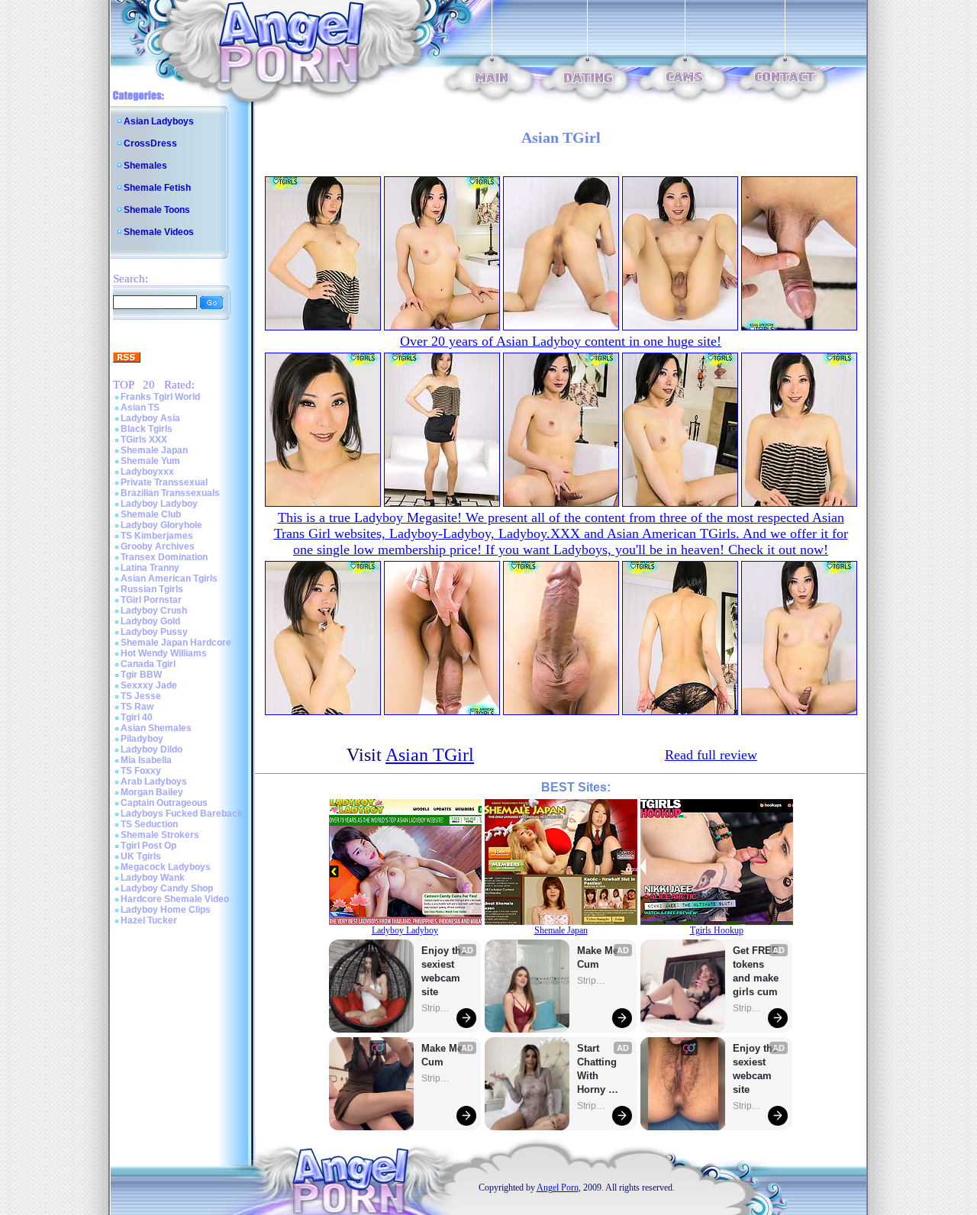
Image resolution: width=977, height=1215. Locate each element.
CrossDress (150, 143)
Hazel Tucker (149, 920)
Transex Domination (164, 557)
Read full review (711, 754)
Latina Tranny (150, 567)
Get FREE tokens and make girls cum (756, 971)
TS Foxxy (141, 770)
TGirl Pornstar (151, 600)
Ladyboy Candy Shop (167, 888)
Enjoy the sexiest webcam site (444, 971)
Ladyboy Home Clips (166, 909)
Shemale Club (151, 514)
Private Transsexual (164, 482)
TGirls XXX (144, 439)
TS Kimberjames (157, 535)
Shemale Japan (154, 450)
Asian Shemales (156, 728)
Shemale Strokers (160, 835)
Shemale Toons (157, 210)
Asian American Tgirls (169, 578)
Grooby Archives (158, 546)
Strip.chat (436, 1008)
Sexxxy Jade (149, 685)
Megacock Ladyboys (166, 867)
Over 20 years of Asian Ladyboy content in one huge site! (560, 341)
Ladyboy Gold (150, 621)
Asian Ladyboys (159, 121)
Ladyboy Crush (154, 610)
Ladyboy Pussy (154, 632)
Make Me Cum (443, 1055)
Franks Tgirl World (160, 397)
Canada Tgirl (148, 664)
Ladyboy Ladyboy (159, 503)
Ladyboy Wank (153, 877)
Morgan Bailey (152, 792)
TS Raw (137, 706)
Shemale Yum (150, 461)
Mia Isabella (146, 760)
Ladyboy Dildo (151, 749)
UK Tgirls (141, 856)
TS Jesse (141, 696)
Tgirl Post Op (148, 845)
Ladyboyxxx (147, 471)
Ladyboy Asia (150, 418)
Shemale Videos (159, 232)
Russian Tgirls (152, 589)
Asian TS (140, 407)
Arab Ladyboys (154, 781)
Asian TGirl (429, 755)
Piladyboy (142, 738)
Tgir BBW (141, 674)
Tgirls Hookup (716, 930)
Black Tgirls (147, 429)
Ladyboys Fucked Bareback (182, 813)
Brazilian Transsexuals (170, 493)
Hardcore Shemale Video (175, 899)
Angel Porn (558, 1187)
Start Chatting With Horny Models (598, 1070)
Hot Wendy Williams (164, 653)
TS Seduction (149, 824)
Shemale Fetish (157, 187)
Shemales (145, 165)
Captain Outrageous (164, 803)
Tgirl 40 (137, 717)
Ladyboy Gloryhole (161, 525)
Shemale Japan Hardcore (176, 642)
